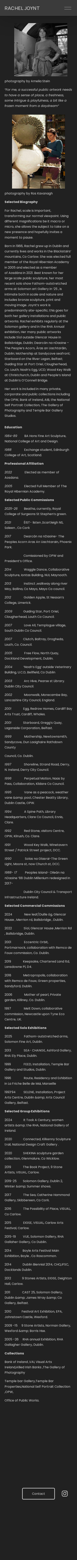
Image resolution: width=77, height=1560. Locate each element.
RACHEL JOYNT (22, 8)
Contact (38, 1493)
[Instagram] (65, 1493)
